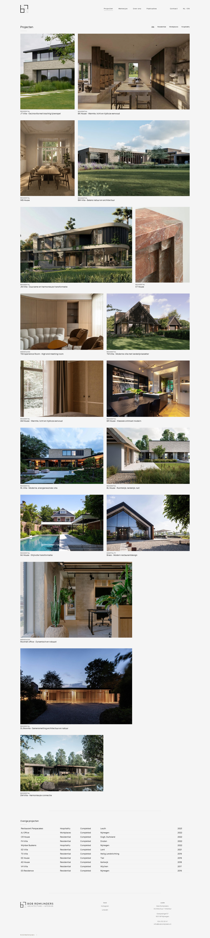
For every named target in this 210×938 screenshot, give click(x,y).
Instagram (105, 906)
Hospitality (185, 27)
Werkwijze (123, 8)
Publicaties (152, 8)
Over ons (137, 8)
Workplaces (173, 27)
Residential (162, 27)
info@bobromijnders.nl (162, 924)
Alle (152, 27)
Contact (174, 8)
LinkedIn (105, 910)
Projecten (108, 8)
